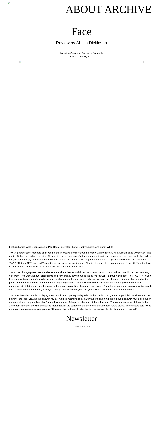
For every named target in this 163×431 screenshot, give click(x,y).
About (84, 9)
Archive (128, 9)
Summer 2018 (17, 376)
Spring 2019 (14, 368)
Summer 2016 (17, 416)
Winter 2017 (14, 400)
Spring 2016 (14, 424)
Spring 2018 (14, 384)
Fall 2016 (11, 408)
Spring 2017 (14, 392)
